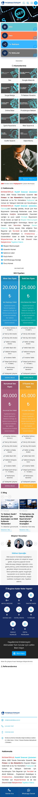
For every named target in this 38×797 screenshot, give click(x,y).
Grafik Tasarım (9, 141)
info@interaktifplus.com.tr (12, 720)
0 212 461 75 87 (9, 726)
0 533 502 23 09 (9, 732)
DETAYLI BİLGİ (10, 378)
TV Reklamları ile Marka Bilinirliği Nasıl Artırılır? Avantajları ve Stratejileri (26, 519)
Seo (9, 80)
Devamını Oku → (6, 530)
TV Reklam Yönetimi (28, 95)
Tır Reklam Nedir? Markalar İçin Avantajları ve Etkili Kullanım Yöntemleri (9, 519)
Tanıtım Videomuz (29, 179)
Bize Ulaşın (21, 653)
